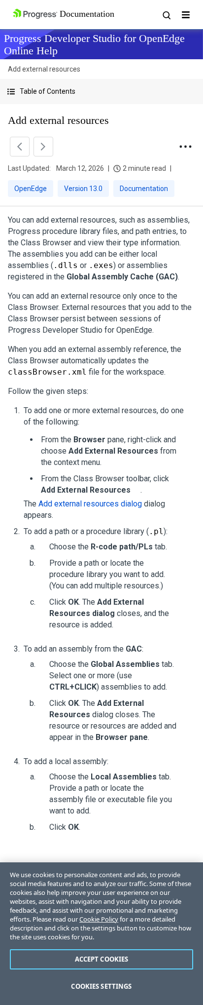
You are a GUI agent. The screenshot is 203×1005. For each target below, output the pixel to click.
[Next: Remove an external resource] (43, 146)
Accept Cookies (102, 959)
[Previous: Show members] (20, 146)
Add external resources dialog (90, 503)
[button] (101, 91)
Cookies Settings (101, 986)
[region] (101, 933)
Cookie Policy (98, 919)
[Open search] (166, 14)
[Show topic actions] (185, 146)
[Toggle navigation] (185, 14)
